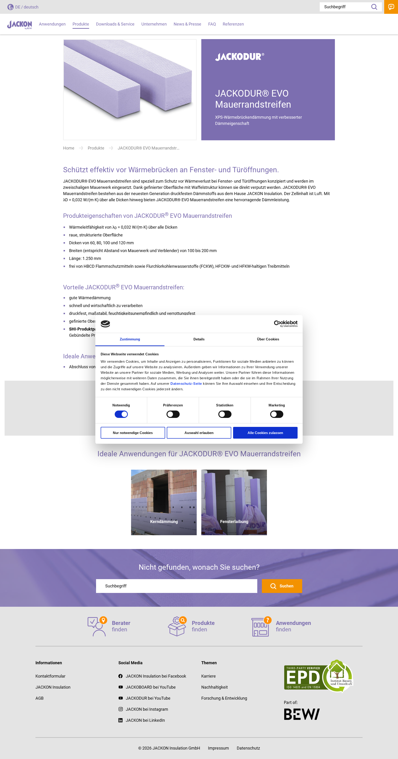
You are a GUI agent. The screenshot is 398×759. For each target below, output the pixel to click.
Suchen (286, 586)
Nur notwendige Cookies (133, 433)
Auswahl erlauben (199, 433)
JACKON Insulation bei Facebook (156, 676)
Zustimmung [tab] (130, 339)
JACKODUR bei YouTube (148, 698)
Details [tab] (199, 339)
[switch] (173, 414)
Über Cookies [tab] (268, 339)
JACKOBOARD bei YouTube (151, 687)
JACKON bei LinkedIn (145, 720)
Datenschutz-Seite (186, 383)
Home (68, 148)
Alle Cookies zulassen (265, 433)
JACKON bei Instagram (147, 709)
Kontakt (391, 7)
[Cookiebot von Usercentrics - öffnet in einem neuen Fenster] (277, 323)
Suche (372, 7)
